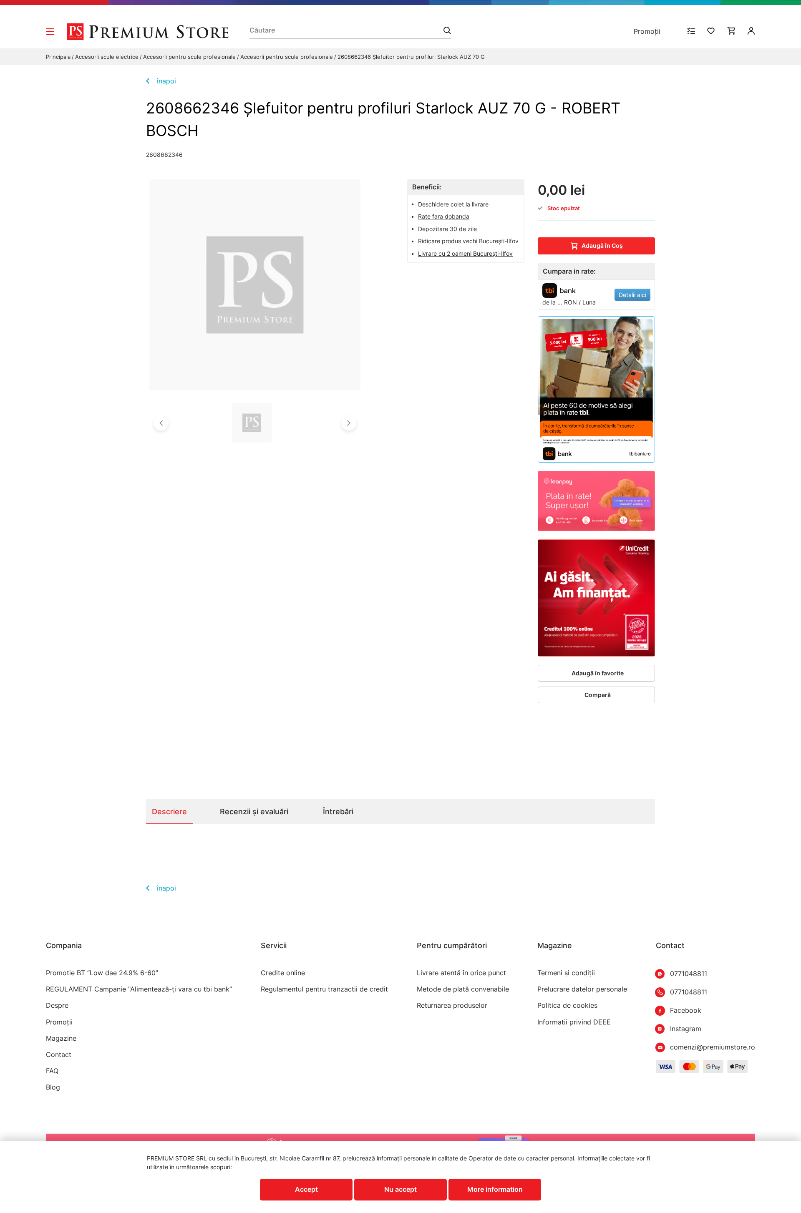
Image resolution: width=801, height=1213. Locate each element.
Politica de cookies (567, 1005)
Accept (306, 1189)
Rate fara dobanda (443, 216)
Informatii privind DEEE (574, 1022)
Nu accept (400, 1189)
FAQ (52, 1071)
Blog (53, 1087)
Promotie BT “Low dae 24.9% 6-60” (102, 973)
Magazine (61, 1038)
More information (495, 1189)
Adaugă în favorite (598, 673)
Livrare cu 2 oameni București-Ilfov (465, 253)
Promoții (647, 31)
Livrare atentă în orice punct (461, 973)
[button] (161, 422)
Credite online (283, 973)
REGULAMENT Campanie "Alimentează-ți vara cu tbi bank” (139, 989)
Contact (58, 1055)
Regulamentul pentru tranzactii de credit (324, 989)
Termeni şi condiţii (566, 973)
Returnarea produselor (452, 1005)
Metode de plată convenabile (463, 989)
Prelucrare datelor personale (582, 989)
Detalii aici (632, 294)
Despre (57, 1005)
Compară (597, 694)
